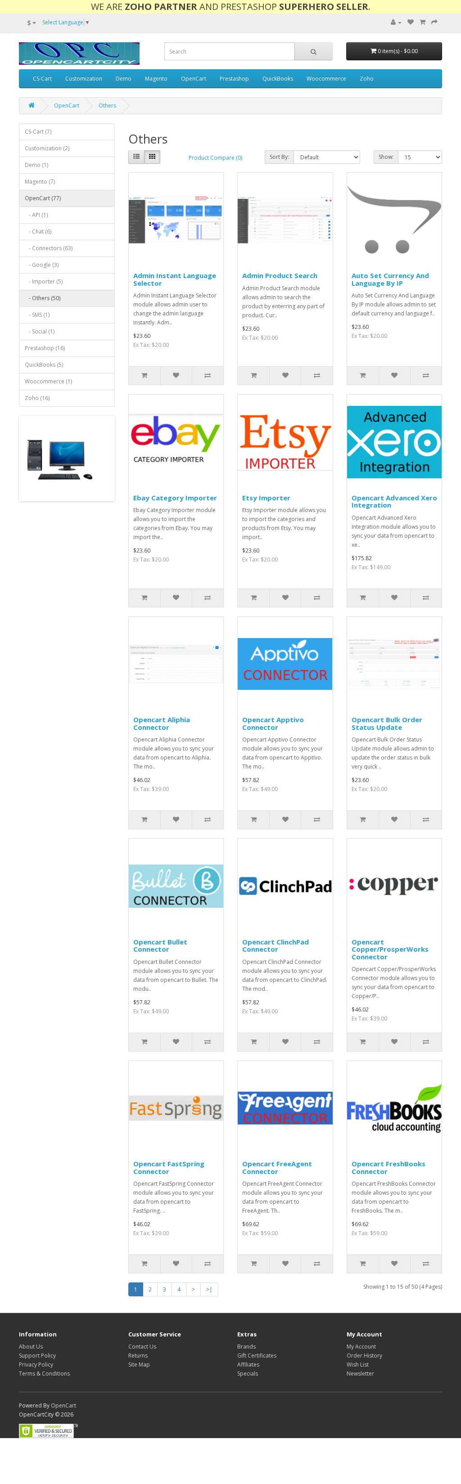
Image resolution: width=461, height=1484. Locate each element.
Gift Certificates (256, 1355)
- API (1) (36, 215)
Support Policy (37, 1355)
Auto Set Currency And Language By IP (390, 279)
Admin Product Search (279, 275)
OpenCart (193, 78)
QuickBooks (277, 78)
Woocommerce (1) (48, 381)
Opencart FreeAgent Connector (277, 1167)
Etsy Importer (266, 497)
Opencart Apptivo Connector (273, 723)
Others (107, 105)
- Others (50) (42, 298)
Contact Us (142, 1346)
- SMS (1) (37, 315)
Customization (83, 78)
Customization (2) (47, 148)
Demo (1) (36, 165)
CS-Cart (42, 78)
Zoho (367, 78)
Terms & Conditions (44, 1373)
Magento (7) (40, 181)
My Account (361, 1346)
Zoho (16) (37, 398)
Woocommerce (326, 78)
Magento (156, 78)
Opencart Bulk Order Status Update (387, 723)
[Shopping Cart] (422, 22)
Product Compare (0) (215, 158)
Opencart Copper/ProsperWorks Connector (390, 949)
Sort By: (279, 157)
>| (209, 1289)
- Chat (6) (38, 231)
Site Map (139, 1364)
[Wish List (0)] (410, 22)
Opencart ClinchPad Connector (275, 945)
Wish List (358, 1364)
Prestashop (234, 78)
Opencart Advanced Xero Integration (394, 501)
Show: (386, 157)
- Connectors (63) (48, 248)
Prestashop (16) (45, 348)
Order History (364, 1355)
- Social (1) (39, 331)
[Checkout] (434, 22)
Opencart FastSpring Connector (168, 1167)
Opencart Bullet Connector (160, 945)
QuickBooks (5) (44, 365)
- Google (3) (42, 265)
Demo (123, 78)
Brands (246, 1346)
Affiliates (248, 1364)
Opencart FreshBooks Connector (388, 1167)
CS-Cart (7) (38, 131)
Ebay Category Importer (175, 497)
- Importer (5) (44, 281)
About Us (31, 1346)
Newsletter (360, 1373)
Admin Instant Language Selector (174, 279)
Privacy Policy (36, 1364)
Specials (247, 1373)
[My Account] (396, 22)
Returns (138, 1355)
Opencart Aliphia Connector (161, 723)
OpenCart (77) (43, 198)
